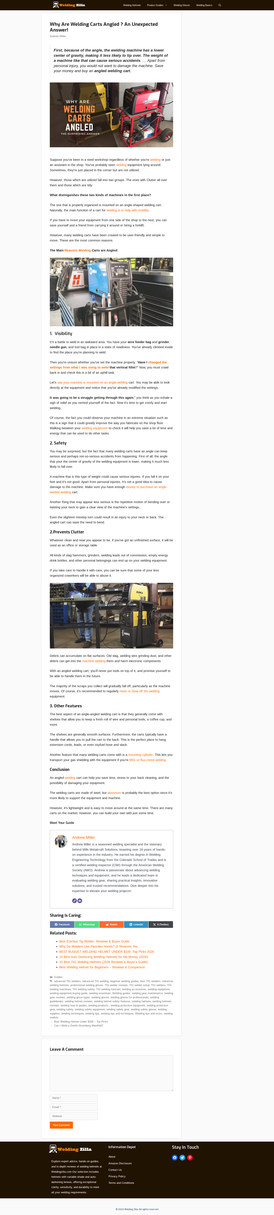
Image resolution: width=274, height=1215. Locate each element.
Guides (58, 977)
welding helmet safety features (112, 1001)
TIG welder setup (139, 985)
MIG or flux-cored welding (147, 760)
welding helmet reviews (78, 1001)
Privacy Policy (117, 1176)
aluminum (115, 793)
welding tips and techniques (117, 1013)
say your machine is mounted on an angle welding (92, 382)
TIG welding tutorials (108, 989)
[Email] (79, 900)
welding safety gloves (143, 1009)
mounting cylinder (140, 754)
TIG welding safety (83, 989)
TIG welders (158, 985)
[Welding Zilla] (68, 5)
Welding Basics (204, 5)
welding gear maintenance (147, 993)
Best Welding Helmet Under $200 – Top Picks (81, 1021)
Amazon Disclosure (120, 1163)
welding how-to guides (74, 1005)
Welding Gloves (182, 5)
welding (155, 159)
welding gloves (100, 997)
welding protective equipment (128, 1005)
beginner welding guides (124, 981)
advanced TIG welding (95, 981)
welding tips (92, 1013)
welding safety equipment (90, 1009)
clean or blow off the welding (140, 691)
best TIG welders (150, 981)
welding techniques (72, 1013)
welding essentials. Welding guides (109, 993)
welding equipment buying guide (68, 993)
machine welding (93, 661)
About (111, 1156)
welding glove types (78, 997)
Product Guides (155, 5)
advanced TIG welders (67, 981)
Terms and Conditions (121, 1182)
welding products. (98, 1005)
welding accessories (134, 989)
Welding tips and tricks (148, 1013)
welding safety (64, 1009)
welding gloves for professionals (130, 997)
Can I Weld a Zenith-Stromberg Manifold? (78, 1025)
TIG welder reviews (116, 985)
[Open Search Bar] (219, 5)
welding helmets (141, 1001)
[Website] (74, 900)
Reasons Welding (78, 250)
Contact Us (115, 1169)
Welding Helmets (132, 5)
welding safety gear (117, 1009)
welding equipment (95, 428)
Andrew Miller (58, 36)
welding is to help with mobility (128, 210)
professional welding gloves (86, 985)
